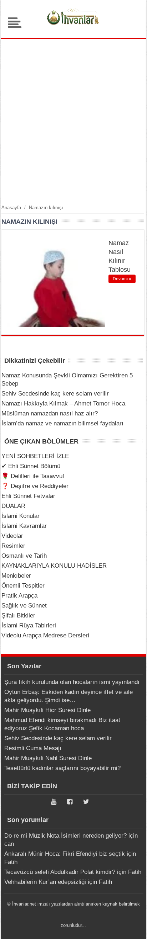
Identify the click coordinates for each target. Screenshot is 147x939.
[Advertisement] (73, 121)
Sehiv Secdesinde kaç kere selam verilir (55, 393)
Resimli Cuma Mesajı (32, 748)
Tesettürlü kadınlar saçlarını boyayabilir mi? (62, 768)
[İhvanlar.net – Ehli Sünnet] (73, 26)
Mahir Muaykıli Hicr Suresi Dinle (47, 710)
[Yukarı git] (133, 926)
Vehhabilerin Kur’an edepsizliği (45, 882)
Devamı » (122, 278)
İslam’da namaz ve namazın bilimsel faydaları (62, 423)
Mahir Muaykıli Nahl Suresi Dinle (48, 758)
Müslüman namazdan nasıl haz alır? (49, 413)
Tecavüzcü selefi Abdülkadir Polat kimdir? (59, 872)
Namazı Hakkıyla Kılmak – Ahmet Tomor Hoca (63, 403)
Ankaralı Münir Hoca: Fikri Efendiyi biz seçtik (64, 853)
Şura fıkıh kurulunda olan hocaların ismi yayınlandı (72, 682)
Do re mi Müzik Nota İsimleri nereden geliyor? (65, 835)
